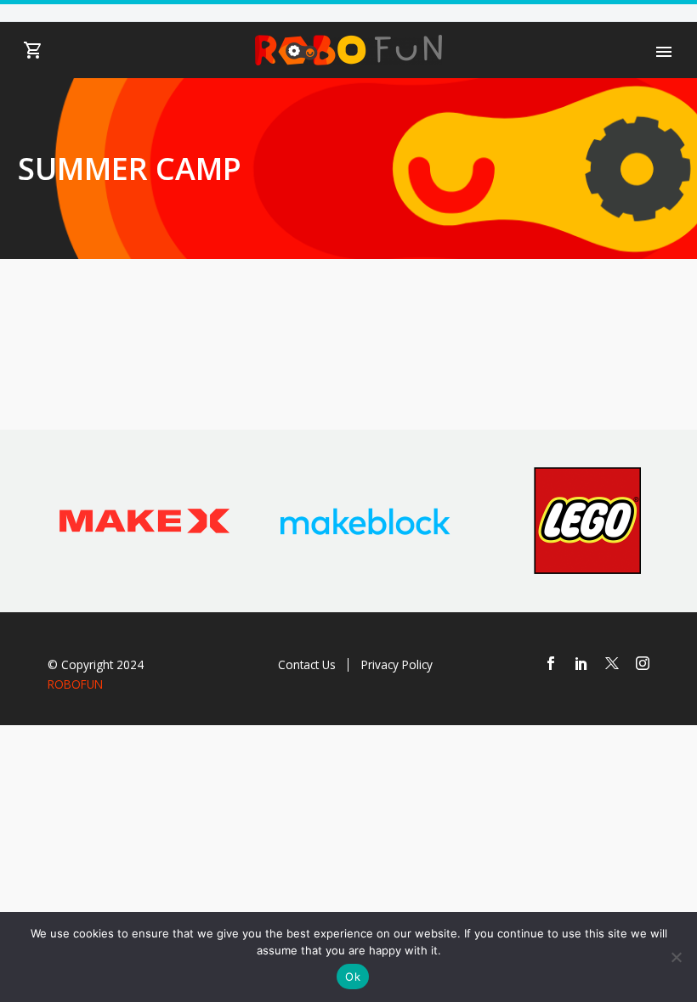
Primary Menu (664, 52)
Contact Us (307, 664)
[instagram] (642, 663)
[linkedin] (581, 663)
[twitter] (612, 663)
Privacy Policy (397, 664)
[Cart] (33, 50)
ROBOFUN (75, 684)
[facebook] (551, 663)
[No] (675, 957)
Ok (352, 976)
